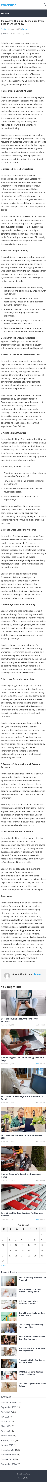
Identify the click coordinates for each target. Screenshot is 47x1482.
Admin (3, 29)
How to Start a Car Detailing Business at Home (21, 1175)
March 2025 (6, 1435)
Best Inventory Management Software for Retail (22, 1097)
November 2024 (8, 1454)
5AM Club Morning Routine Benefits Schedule (31, 1373)
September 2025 (8, 1407)
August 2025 (7, 1412)
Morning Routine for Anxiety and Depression (32, 1349)
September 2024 (8, 1464)
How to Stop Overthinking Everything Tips (31, 1325)
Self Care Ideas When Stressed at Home (28, 1302)
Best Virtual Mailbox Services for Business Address (22, 1214)
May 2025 (5, 1426)
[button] (5, 13)
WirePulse (8, 5)
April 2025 (5, 1431)
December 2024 (8, 1450)
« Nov (3, 1265)
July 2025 (5, 1416)
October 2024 (7, 1459)
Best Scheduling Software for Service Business (19, 1020)
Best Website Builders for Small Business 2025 (21, 1136)
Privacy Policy (23, 1478)
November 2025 (8, 1402)
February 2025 (8, 1440)
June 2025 (5, 1421)
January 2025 (7, 1445)
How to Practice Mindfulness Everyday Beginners (32, 1337)
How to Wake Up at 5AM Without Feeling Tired (30, 1290)
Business (25, 29)
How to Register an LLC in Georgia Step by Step (22, 1059)
